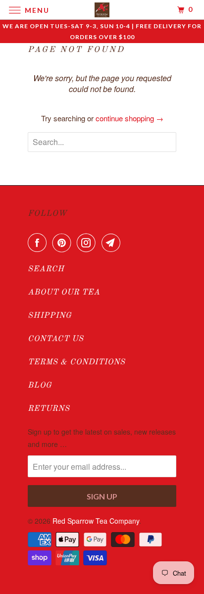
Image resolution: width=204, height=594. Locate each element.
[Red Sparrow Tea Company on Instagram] (88, 242)
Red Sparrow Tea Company (95, 521)
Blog (40, 386)
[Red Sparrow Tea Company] (102, 9)
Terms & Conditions (76, 362)
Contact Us (56, 339)
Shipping (50, 316)
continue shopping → (129, 118)
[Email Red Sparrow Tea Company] (113, 242)
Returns (49, 409)
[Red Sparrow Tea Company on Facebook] (39, 242)
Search (46, 269)
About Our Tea (64, 293)
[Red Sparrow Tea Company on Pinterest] (63, 242)
